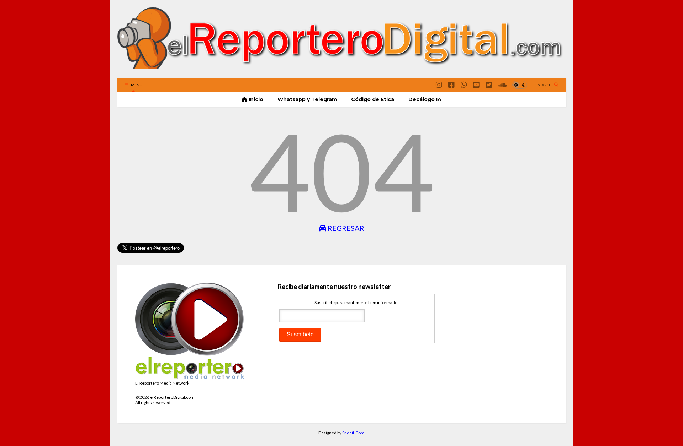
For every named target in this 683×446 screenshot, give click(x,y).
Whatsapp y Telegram (307, 99)
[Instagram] (439, 84)
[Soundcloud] (502, 84)
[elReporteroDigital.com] (341, 69)
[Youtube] (476, 84)
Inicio (255, 99)
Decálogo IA (424, 99)
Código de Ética (372, 99)
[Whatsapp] (464, 84)
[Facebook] (451, 84)
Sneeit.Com (353, 432)
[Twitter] (489, 84)
